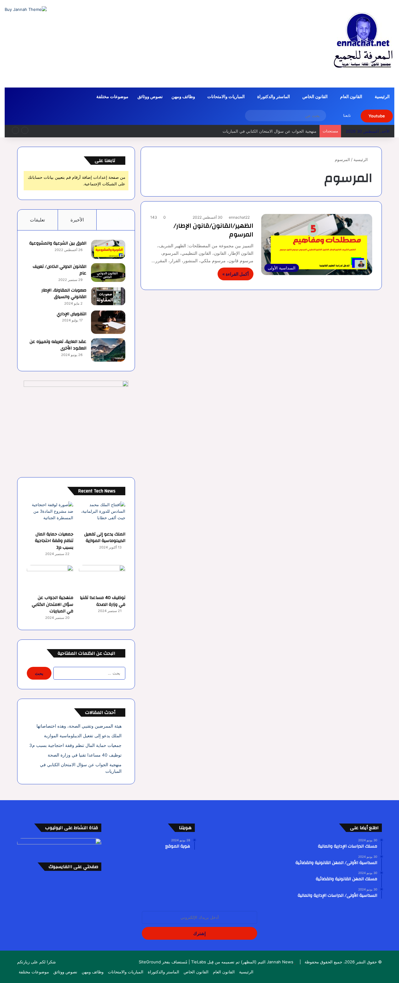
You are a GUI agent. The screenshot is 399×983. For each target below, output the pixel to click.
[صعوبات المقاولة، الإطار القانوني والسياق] (108, 296)
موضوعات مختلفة (112, 97)
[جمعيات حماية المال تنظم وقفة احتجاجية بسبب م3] (50, 514)
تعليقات (37, 220)
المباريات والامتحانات (226, 97)
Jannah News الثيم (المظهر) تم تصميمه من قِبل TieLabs (242, 961)
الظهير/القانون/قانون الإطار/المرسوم (213, 230)
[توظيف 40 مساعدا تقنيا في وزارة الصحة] (102, 578)
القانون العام (351, 97)
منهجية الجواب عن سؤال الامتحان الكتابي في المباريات (269, 131)
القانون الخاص (315, 97)
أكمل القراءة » (235, 274)
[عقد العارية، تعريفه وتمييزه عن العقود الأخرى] (108, 350)
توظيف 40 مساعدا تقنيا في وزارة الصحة (102, 601)
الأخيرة (77, 220)
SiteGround (150, 961)
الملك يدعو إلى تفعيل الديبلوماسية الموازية (104, 537)
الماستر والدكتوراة (273, 97)
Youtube (376, 115)
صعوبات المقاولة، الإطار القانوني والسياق (63, 293)
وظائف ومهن (183, 97)
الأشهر (115, 220)
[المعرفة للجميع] (363, 43)
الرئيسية (382, 97)
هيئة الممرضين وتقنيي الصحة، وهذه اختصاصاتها (79, 726)
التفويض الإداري (71, 314)
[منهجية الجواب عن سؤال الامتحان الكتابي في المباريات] (50, 578)
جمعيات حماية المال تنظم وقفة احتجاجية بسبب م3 (54, 541)
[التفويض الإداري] (108, 322)
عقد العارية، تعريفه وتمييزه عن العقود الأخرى (58, 345)
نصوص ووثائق (150, 97)
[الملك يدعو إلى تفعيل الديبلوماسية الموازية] (102, 514)
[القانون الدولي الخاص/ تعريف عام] (108, 272)
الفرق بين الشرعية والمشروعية (57, 243)
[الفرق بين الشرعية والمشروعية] (108, 249)
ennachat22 (239, 217)
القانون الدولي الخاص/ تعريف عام (59, 270)
